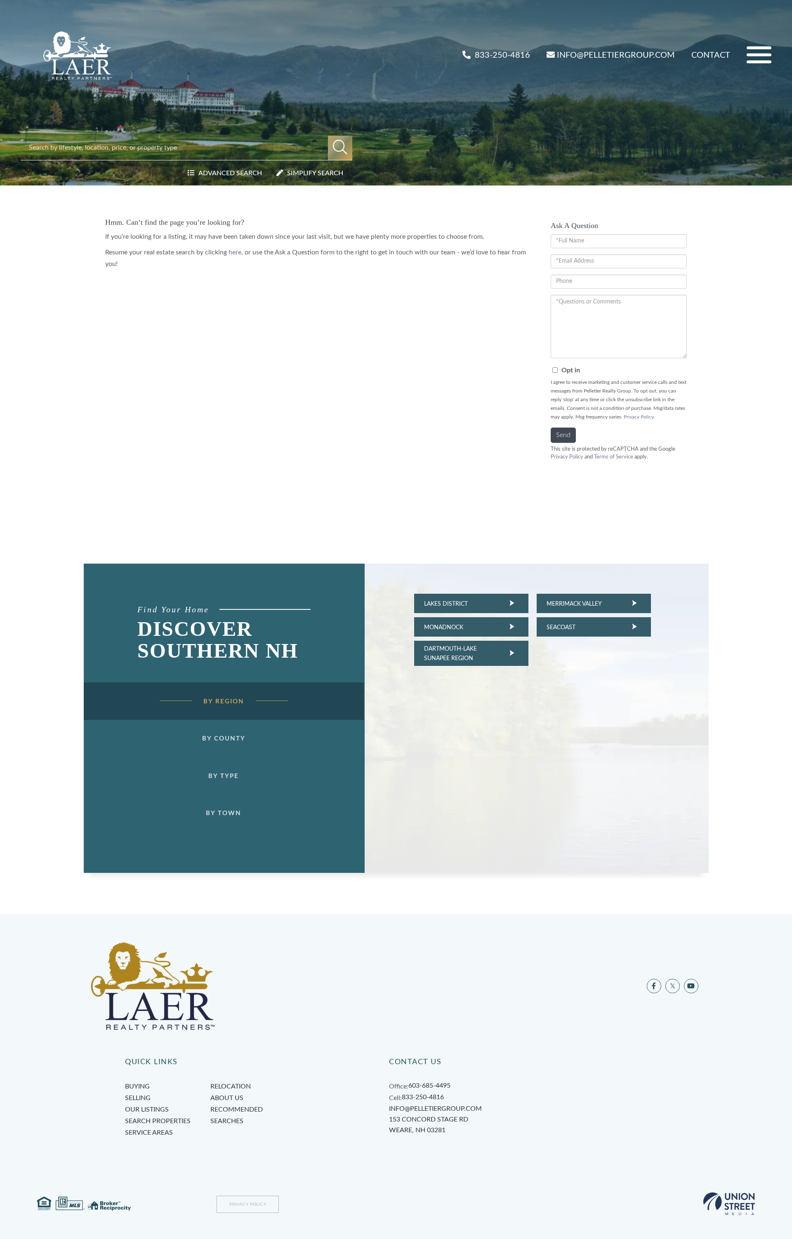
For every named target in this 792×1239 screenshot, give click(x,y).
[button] (340, 148)
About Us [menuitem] (226, 1098)
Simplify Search (315, 173)
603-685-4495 (429, 1085)
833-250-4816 (501, 55)
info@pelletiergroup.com (616, 55)
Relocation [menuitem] (230, 1086)
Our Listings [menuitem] (147, 1109)
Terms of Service (613, 456)
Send (563, 435)
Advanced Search (230, 173)
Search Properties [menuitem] (158, 1121)
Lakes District (446, 604)
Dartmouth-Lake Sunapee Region (450, 653)
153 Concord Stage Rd (428, 1124)
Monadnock (443, 627)
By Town (223, 813)
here (235, 252)
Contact (710, 55)
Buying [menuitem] (137, 1086)
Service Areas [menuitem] (149, 1132)
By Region (223, 701)
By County (223, 739)
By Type (223, 776)
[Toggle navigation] (759, 55)
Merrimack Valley (574, 604)
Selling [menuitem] (138, 1098)
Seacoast (561, 627)
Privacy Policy (639, 416)
